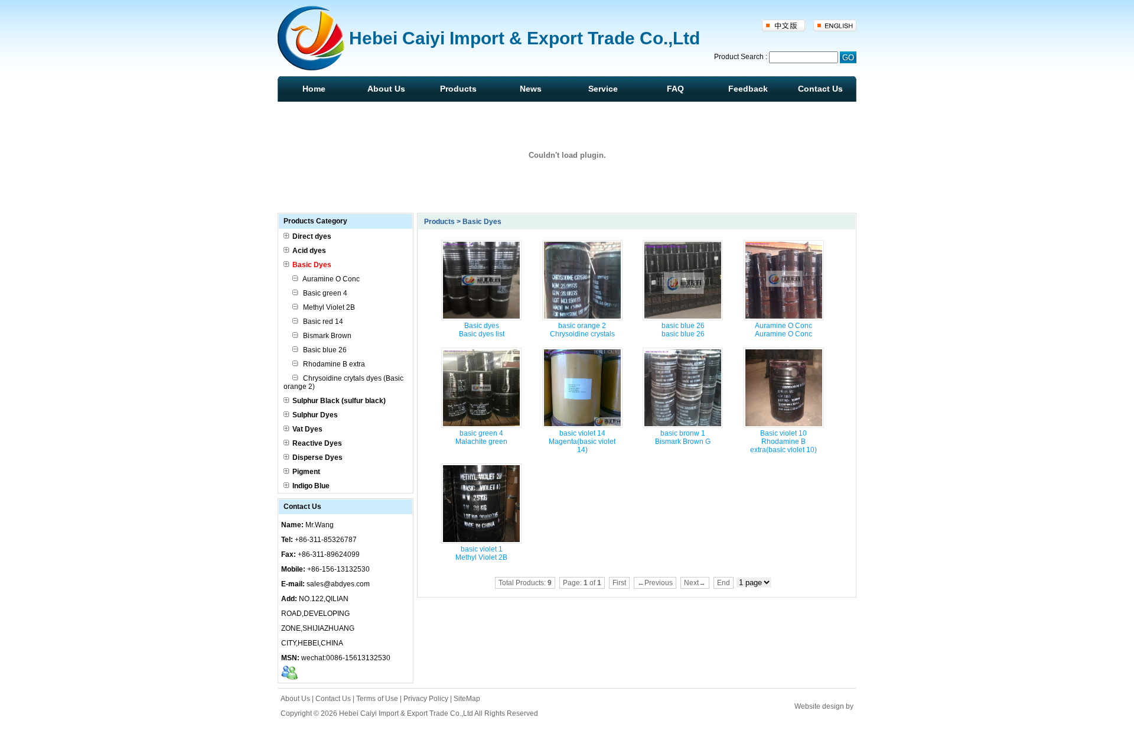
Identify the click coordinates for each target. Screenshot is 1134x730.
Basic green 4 (324, 293)
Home (313, 88)
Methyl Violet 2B (328, 307)
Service (603, 88)
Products (458, 88)
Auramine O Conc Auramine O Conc (783, 330)
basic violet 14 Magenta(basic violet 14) (582, 441)
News (531, 88)
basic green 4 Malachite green (481, 437)
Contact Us (820, 88)
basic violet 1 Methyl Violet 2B (481, 553)
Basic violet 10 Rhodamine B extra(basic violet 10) (783, 441)
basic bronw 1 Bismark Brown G (683, 437)
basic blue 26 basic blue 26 (683, 330)
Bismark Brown (326, 336)
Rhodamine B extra (333, 364)
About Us (386, 88)
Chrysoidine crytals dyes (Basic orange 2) (343, 382)
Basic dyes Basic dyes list (481, 330)
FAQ (675, 88)
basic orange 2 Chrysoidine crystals (582, 330)
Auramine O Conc (330, 279)
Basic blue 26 (324, 350)
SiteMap (467, 699)
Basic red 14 (322, 321)
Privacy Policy (425, 699)
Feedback (748, 88)
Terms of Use (377, 699)
